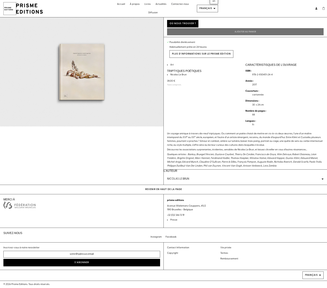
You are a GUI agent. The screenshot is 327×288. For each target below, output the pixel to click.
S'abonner (81, 262)
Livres (147, 4)
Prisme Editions (19, 284)
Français (205, 8)
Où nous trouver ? (183, 23)
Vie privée (225, 247)
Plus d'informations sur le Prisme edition (201, 54)
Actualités (160, 4)
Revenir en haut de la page (163, 189)
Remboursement (229, 258)
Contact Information (178, 247)
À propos (135, 4)
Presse (173, 220)
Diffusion (153, 12)
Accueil (121, 4)
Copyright (172, 253)
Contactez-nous (180, 4)
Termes (224, 253)
